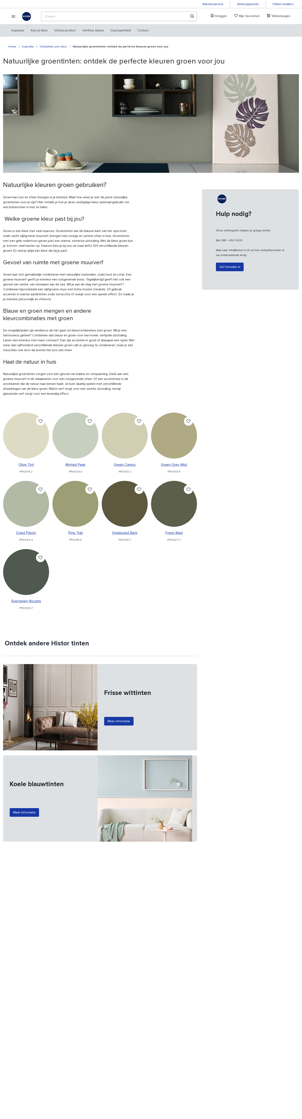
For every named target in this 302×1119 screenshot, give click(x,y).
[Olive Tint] (26, 436)
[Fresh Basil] (174, 504)
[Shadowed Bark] (125, 504)
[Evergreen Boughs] (26, 572)
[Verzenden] (192, 16)
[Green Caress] (125, 436)
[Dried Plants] (26, 504)
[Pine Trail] (75, 504)
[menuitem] (18, 30)
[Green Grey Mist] (174, 436)
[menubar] (80, 30)
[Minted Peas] (75, 436)
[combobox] (119, 16)
